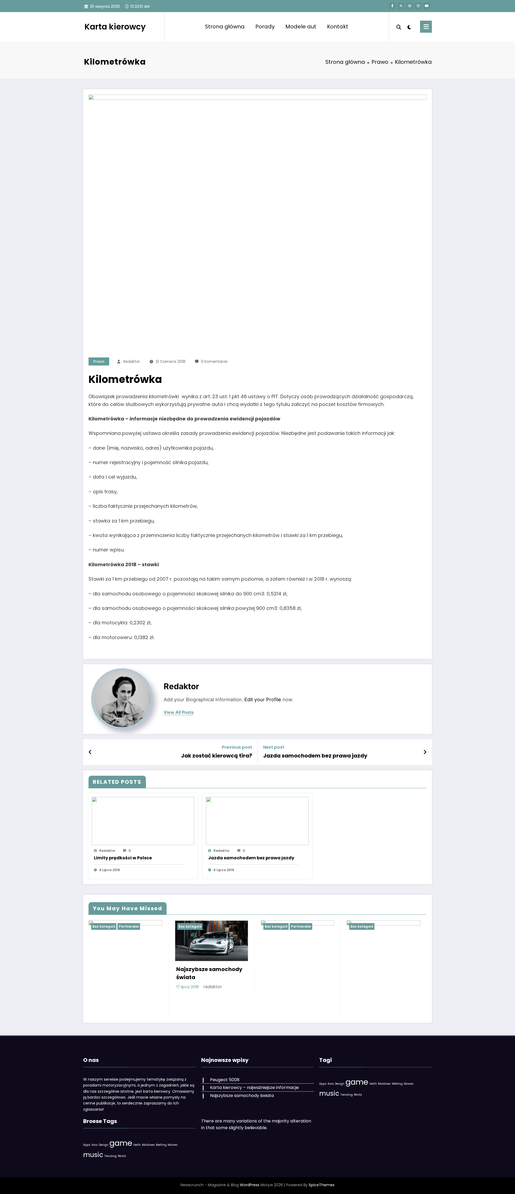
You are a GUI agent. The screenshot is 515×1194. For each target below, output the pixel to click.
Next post (273, 747)
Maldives (148, 1145)
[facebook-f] (392, 6)
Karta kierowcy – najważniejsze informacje (254, 1087)
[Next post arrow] (424, 752)
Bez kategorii (104, 926)
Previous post (237, 747)
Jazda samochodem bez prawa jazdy (315, 755)
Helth (137, 1145)
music (93, 1154)
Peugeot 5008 (225, 1080)
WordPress (249, 1185)
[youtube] (427, 6)
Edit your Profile (262, 699)
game (120, 1142)
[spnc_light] (409, 26)
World (122, 1156)
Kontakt (337, 26)
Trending (110, 1156)
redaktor (131, 361)
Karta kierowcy (115, 26)
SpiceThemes (321, 1185)
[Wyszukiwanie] (398, 26)
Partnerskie (129, 926)
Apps (86, 1145)
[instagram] (418, 6)
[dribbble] (409, 6)
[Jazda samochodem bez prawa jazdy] (257, 821)
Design (103, 1145)
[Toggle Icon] (426, 27)
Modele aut (300, 26)
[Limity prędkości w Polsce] (143, 821)
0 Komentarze (214, 361)
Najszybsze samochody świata (209, 973)
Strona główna (225, 26)
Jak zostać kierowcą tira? (216, 755)
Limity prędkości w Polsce (123, 858)
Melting (161, 1145)
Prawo (99, 361)
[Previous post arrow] (90, 752)
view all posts (179, 712)
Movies (173, 1145)
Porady (265, 26)
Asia (94, 1145)
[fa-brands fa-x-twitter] (401, 6)
